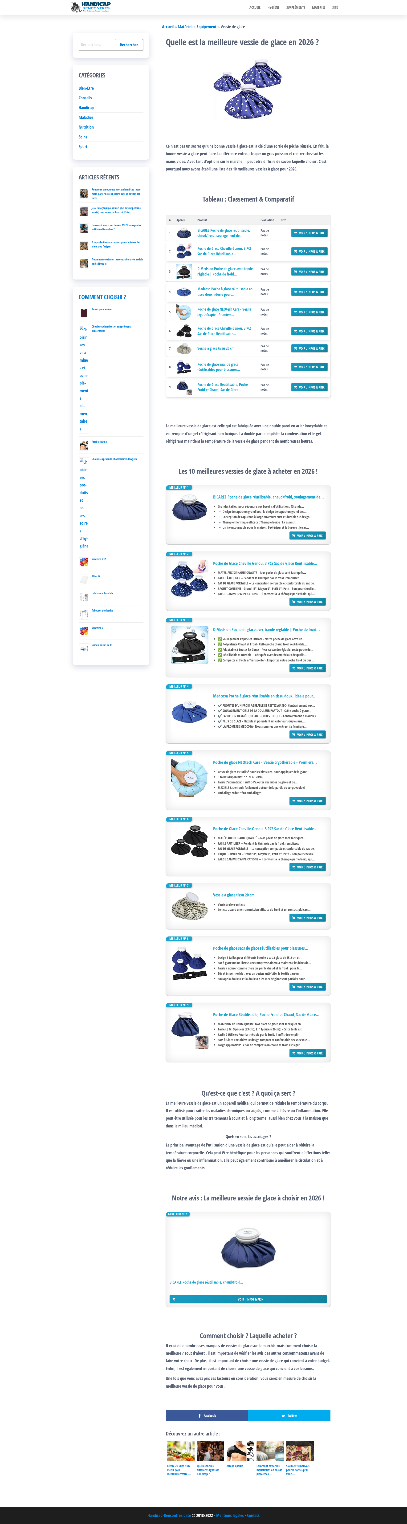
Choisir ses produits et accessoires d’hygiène (115, 459)
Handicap (86, 107)
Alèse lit (96, 576)
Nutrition (86, 127)
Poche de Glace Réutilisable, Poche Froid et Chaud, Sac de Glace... (222, 387)
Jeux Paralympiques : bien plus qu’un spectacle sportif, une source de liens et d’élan (116, 210)
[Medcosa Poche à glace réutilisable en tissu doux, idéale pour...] (184, 291)
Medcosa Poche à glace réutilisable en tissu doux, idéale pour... (224, 291)
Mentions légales (230, 1515)
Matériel (318, 7)
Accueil (254, 7)
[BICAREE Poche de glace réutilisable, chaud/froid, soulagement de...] (184, 233)
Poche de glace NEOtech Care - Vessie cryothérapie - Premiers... (224, 312)
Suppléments (295, 7)
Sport (83, 146)
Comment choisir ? (102, 297)
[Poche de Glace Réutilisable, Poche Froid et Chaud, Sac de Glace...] (184, 387)
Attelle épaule (99, 442)
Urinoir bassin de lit (102, 645)
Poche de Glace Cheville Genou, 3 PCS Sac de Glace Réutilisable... (224, 251)
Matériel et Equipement (197, 26)
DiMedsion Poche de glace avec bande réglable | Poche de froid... (225, 271)
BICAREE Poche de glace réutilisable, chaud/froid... (206, 1282)
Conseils (85, 98)
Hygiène (273, 7)
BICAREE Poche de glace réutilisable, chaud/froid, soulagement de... (223, 233)
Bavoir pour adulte (102, 309)
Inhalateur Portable (102, 593)
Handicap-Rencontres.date (169, 1515)
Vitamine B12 (99, 559)
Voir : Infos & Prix (312, 233)
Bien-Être (86, 88)
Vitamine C (97, 628)
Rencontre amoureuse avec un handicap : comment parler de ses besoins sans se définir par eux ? (116, 193)
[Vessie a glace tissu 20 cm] (184, 348)
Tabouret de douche (102, 610)
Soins (83, 137)
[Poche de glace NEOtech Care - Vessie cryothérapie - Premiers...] (184, 312)
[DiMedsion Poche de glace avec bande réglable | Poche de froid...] (184, 271)
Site (335, 7)
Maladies (86, 117)
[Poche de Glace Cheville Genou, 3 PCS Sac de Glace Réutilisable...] (184, 251)
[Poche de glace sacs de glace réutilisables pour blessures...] (184, 367)
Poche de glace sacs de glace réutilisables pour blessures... (218, 367)
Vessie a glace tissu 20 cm (215, 348)
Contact (253, 1515)
